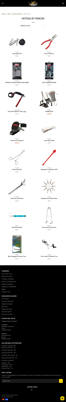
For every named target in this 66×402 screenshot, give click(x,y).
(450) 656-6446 (6, 330)
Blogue (3, 289)
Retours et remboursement (9, 281)
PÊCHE (9, 13)
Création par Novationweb (7, 396)
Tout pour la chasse (7, 314)
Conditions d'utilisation (8, 279)
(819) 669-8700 (6, 339)
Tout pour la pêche (7, 311)
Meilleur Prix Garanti (7, 276)
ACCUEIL (4, 13)
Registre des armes (7, 309)
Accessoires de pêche (17, 13)
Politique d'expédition (7, 284)
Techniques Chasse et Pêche (11, 395)
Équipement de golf (7, 304)
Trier (33, 22)
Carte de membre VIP (7, 301)
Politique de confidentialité (9, 286)
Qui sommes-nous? (7, 274)
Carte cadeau (5, 299)
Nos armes (4, 306)
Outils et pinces (27, 13)
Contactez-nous (6, 292)
